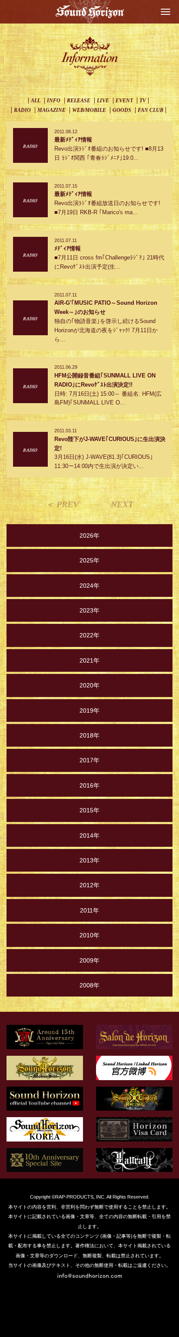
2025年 (89, 560)
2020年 (89, 685)
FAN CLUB (150, 110)
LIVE (103, 101)
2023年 (89, 610)
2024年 (89, 585)
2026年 (89, 535)
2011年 (89, 910)
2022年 (89, 635)
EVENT (124, 101)
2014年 (89, 835)
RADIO (22, 110)
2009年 (89, 960)
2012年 (89, 885)
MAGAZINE (51, 110)
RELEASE (78, 101)
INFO (53, 101)
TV (142, 101)
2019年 (89, 710)
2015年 (89, 810)
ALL (35, 101)
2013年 (89, 860)
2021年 (89, 660)
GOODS (122, 110)
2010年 (89, 935)
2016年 (89, 785)
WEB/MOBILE (89, 110)
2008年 (89, 985)
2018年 (89, 735)
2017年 (89, 760)
